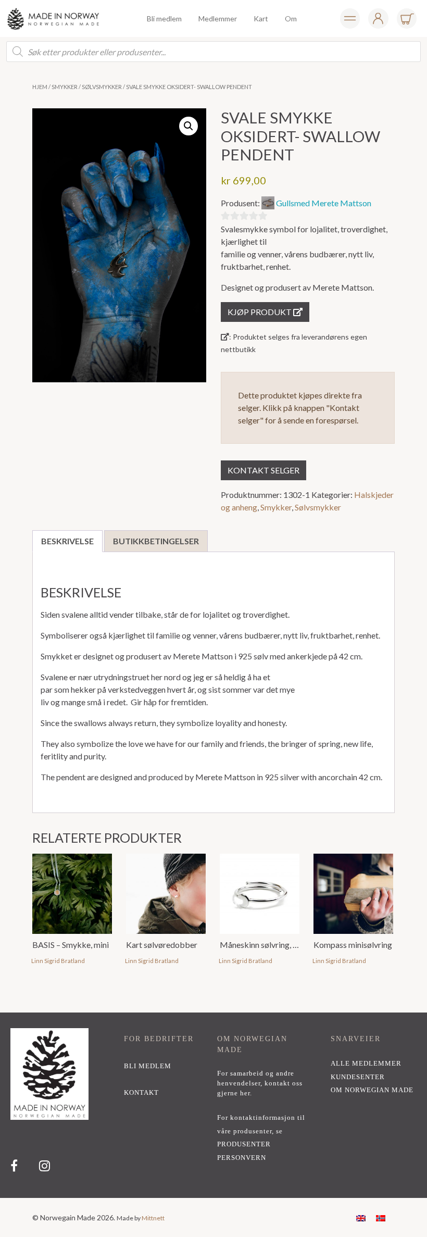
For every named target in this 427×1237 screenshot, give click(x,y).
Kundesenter (358, 1077)
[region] (213, 1105)
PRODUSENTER (244, 1144)
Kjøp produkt (260, 312)
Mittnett (153, 1218)
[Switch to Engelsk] (361, 1217)
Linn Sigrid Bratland (58, 960)
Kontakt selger (263, 470)
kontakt (141, 1092)
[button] (188, 126)
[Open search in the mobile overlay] (213, 51)
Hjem (39, 86)
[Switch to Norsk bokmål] (381, 1217)
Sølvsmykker (102, 86)
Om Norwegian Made (372, 1090)
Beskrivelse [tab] (67, 541)
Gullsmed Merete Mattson (323, 203)
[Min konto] (350, 18)
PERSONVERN (241, 1157)
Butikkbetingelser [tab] (156, 541)
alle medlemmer (366, 1063)
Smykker (65, 86)
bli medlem (147, 1066)
